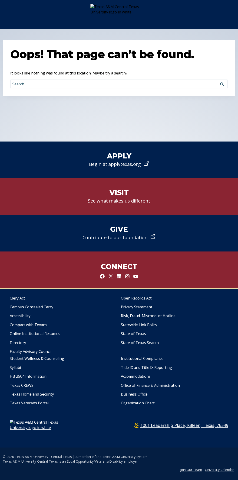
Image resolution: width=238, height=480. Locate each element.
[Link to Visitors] (119, 196)
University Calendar (219, 469)
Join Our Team (191, 469)
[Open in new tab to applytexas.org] (119, 160)
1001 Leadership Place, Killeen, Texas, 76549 (184, 425)
